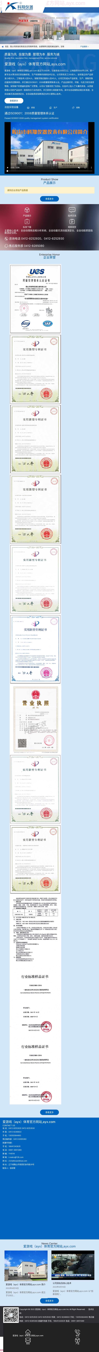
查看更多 (14, 100)
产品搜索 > (84, 46)
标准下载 (27, 227)
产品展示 (27, 215)
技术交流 (72, 215)
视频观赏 (72, 227)
